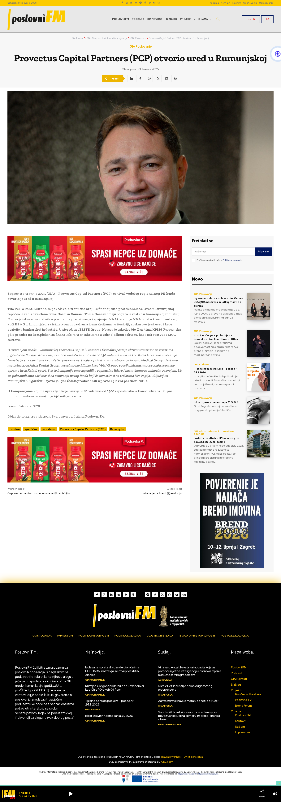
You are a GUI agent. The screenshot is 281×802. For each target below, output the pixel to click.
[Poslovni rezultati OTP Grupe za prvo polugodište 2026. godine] (258, 443)
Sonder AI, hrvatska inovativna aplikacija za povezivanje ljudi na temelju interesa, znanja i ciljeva (189, 715)
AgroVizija (165, 679)
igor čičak (31, 429)
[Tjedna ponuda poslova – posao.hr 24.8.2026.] (258, 377)
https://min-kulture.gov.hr (208, 774)
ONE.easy (167, 761)
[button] (218, 19)
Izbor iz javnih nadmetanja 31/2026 (216, 402)
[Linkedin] (131, 3)
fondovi (14, 429)
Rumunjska (117, 429)
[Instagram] (126, 3)
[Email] (166, 78)
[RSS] (136, 3)
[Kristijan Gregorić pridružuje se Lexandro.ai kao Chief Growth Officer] (258, 343)
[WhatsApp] (149, 3)
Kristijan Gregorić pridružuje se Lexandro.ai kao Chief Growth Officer (114, 688)
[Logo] (140, 615)
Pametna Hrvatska (169, 724)
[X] (158, 78)
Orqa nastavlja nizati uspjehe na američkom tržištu (38, 493)
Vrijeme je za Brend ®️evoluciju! (162, 493)
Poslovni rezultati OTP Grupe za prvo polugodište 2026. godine (216, 440)
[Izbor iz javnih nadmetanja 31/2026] (258, 410)
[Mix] (159, 3)
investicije (49, 429)
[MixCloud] (184, 594)
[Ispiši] (175, 78)
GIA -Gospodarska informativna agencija (106, 38)
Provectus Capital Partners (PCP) (83, 429)
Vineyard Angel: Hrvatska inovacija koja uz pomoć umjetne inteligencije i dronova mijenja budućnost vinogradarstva (189, 671)
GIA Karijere (201, 364)
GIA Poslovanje (138, 38)
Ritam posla (165, 694)
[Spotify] (140, 3)
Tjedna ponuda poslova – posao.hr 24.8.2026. (109, 702)
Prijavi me (263, 251)
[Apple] (133, 594)
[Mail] (118, 594)
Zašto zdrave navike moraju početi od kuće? (188, 701)
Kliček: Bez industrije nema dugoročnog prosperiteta (185, 688)
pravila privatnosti (171, 756)
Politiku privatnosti (232, 260)
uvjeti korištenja (193, 756)
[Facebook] (122, 3)
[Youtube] (154, 3)
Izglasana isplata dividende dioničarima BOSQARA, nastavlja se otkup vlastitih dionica (218, 301)
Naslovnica (77, 38)
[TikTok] (145, 3)
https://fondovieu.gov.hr (187, 774)
